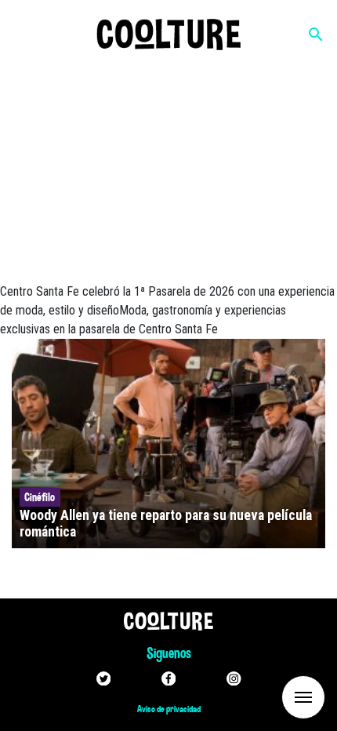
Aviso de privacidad (169, 709)
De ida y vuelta (274, 696)
